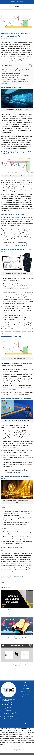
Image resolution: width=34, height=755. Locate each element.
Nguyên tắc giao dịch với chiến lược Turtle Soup (16, 75)
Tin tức (25, 685)
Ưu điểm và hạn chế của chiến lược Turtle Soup (15, 81)
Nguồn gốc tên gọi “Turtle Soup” (11, 73)
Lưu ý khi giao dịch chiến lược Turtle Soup (14, 79)
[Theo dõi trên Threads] (17, 750)
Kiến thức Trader (25, 691)
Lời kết (5, 83)
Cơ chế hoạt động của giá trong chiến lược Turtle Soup (16, 70)
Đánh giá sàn (25, 688)
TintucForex (4, 699)
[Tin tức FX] (17, 6)
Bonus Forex (25, 694)
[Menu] (2, 7)
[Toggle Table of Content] (29, 65)
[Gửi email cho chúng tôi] (20, 750)
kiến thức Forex (13, 547)
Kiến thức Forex (17, 581)
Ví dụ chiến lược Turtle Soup (10, 77)
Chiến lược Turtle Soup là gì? (11, 68)
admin (14, 38)
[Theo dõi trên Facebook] (14, 750)
